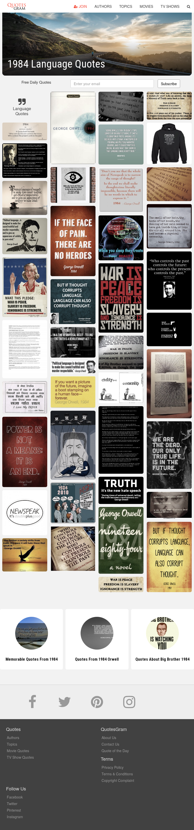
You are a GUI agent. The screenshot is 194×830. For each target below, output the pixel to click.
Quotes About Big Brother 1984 (97, 659)
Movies (146, 6)
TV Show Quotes (20, 757)
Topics (125, 6)
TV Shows (170, 6)
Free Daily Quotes (36, 82)
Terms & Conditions (117, 773)
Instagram (15, 816)
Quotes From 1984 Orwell (31, 659)
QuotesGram (17, 6)
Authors (103, 6)
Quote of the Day (115, 750)
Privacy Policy (113, 767)
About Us (109, 737)
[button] (188, 6)
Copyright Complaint (118, 780)
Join (82, 6)
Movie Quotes (18, 750)
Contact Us (110, 744)
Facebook (15, 797)
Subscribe (169, 83)
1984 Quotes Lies (163, 659)
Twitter (12, 803)
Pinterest (14, 810)
